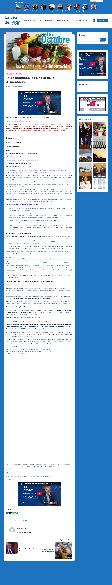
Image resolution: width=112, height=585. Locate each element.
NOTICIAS (19, 73)
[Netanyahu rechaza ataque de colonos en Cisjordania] (85, 142)
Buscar (82, 35)
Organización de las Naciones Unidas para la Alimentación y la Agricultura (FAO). (29, 476)
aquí (29, 196)
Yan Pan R (21, 528)
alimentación (37, 314)
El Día (7, 473)
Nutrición (33, 310)
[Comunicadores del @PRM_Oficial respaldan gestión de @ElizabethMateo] (85, 182)
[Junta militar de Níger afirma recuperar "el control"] (99, 155)
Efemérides (10, 73)
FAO (40, 265)
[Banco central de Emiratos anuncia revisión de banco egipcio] (99, 142)
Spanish (94, 1)
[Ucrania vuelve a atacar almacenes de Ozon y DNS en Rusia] (85, 155)
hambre (53, 241)
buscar (102, 40)
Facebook (84, 84)
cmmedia (8, 479)
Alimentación (11, 270)
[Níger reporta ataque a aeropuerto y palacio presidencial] (85, 169)
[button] (102, 20)
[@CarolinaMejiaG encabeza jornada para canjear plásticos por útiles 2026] (99, 129)
